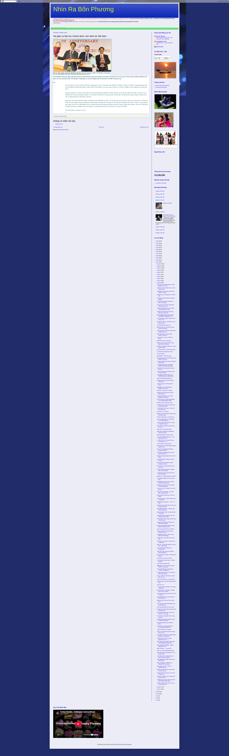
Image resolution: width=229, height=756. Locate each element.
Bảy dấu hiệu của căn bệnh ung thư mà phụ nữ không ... (165, 328)
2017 (157, 260)
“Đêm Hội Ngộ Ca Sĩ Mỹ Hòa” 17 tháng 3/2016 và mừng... (165, 663)
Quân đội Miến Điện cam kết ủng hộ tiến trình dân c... (165, 597)
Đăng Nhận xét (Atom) (63, 129)
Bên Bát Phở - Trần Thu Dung (164, 356)
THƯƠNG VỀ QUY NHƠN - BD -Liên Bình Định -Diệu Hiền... (166, 516)
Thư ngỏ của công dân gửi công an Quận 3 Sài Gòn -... (165, 453)
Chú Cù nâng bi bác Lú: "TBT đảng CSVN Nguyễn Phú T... (165, 420)
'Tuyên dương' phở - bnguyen (164, 629)
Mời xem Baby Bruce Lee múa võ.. (165, 434)
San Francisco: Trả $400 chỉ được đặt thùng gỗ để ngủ (166, 331)
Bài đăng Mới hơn (58, 127)
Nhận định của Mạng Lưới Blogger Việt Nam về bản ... (165, 432)
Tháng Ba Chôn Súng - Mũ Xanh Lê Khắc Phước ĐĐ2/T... (165, 523)
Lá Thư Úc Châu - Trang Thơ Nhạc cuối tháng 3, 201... (165, 441)
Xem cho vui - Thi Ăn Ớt (162, 411)
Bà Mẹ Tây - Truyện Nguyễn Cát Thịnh (166, 476)
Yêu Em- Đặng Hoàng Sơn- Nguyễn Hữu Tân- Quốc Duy (166, 470)
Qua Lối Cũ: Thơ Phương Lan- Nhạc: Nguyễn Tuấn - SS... (166, 285)
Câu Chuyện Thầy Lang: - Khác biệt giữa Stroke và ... (165, 409)
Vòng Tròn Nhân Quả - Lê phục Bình (166, 579)
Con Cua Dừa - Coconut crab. (164, 443)
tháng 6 (159, 276)
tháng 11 (159, 266)
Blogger (130, 744)
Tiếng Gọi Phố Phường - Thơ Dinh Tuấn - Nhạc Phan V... (165, 492)
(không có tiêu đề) (160, 191)
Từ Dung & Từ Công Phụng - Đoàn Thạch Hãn (169, 215)
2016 (157, 262)
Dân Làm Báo (159, 46)
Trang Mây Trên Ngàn (161, 183)
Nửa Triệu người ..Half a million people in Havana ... (164, 334)
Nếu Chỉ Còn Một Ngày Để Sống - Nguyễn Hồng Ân (165, 449)
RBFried (119, 744)
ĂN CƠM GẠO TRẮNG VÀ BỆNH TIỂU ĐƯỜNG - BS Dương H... (166, 635)
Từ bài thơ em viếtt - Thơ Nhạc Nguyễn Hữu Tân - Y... (164, 639)
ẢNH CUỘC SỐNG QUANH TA (164, 378)
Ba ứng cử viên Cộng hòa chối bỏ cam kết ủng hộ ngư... (166, 414)
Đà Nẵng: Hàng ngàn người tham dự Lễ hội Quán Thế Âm (166, 620)
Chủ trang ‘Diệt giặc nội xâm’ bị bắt (165, 607)
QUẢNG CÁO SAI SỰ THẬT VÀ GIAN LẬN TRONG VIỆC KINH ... (166, 680)
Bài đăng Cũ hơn (144, 127)
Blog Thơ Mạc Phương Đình (162, 85)
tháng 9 (159, 270)
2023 (157, 247)
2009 (157, 698)
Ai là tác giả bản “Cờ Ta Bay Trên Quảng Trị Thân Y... (165, 531)
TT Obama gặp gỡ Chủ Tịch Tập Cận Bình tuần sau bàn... (166, 573)
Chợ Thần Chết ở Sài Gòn (163, 563)
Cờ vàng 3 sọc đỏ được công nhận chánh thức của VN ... (165, 305)
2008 (157, 700)
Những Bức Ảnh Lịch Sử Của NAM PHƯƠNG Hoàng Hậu (165, 482)
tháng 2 (159, 687)
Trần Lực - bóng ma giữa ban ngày (165, 650)
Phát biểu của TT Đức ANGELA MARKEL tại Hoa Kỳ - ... (164, 388)
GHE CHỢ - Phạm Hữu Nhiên (164, 429)
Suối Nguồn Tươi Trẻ (161, 41)
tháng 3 (159, 282)
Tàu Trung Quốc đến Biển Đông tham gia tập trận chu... (166, 604)
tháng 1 (159, 689)
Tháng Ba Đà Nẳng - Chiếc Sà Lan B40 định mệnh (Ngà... (165, 535)
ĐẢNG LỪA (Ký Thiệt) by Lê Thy (164, 402)
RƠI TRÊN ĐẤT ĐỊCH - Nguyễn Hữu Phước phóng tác (166, 509)
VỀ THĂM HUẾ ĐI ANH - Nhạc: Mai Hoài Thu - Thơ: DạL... (165, 613)
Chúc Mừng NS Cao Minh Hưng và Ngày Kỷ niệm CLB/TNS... (165, 656)
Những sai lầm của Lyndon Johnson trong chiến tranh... (166, 683)
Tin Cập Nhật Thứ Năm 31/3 (164, 325)
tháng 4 (159, 280)
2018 (157, 257)
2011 (157, 696)
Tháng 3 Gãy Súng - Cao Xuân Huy (165, 417)
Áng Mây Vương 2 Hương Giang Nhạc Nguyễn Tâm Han (166, 358)
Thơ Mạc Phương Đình (161, 87)
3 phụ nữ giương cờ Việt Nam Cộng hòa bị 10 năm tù (165, 372)
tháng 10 (159, 268)
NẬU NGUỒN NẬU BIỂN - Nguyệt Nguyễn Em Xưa (165, 645)
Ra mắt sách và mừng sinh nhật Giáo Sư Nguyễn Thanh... (166, 405)
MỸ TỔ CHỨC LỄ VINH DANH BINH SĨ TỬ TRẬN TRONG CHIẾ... (166, 400)
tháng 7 (159, 274)
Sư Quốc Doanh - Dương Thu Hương (166, 349)
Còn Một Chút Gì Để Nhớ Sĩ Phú (165, 351)
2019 (157, 255)
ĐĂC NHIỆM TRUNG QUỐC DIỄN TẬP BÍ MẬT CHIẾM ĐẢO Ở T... (165, 315)
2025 (157, 243)
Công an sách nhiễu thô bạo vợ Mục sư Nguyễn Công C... (166, 423)
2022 (157, 249)
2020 (157, 253)
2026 (157, 241)
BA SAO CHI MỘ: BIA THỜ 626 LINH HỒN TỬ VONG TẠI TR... (166, 526)
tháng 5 (159, 278)
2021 (157, 251)
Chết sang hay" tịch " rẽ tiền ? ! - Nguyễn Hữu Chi (164, 667)
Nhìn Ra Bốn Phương (83, 9)
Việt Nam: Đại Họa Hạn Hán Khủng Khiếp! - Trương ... (165, 292)
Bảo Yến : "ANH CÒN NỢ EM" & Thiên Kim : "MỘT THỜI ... (166, 545)
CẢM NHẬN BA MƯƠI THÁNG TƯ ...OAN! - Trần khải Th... (165, 569)
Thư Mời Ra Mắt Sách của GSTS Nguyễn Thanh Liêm (165, 396)
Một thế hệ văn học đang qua (164, 340)
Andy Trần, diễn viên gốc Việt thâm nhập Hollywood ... (165, 552)
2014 (157, 693)
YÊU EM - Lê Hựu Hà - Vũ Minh (164, 390)
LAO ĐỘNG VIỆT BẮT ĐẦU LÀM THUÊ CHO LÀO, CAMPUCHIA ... (165, 375)
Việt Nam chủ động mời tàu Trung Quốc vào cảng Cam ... (165, 312)
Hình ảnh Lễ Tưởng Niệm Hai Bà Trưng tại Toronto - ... (165, 463)
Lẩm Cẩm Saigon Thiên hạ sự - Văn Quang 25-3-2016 (165, 437)
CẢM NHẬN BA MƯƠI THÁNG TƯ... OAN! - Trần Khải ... (165, 302)
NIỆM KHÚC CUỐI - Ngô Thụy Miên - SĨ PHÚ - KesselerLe (166, 566)
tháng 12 (159, 264)
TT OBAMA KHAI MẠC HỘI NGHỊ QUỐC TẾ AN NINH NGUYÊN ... (165, 365)
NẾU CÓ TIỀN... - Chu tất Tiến (164, 648)
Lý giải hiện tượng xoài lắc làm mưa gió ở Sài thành (165, 473)
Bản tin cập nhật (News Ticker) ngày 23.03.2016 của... (166, 670)
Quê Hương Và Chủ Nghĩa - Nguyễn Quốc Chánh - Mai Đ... (166, 591)
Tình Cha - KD (160, 584)
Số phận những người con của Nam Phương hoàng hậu (166, 485)
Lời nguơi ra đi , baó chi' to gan (164, 558)
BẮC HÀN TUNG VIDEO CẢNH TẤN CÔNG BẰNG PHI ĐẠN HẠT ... (166, 642)
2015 (157, 691)
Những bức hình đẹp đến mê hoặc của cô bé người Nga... (166, 506)
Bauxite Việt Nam (160, 36)
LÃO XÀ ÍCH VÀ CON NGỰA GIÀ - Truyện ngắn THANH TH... (165, 627)
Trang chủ (101, 127)
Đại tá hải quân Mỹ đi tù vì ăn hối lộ (165, 529)
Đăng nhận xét (59, 124)
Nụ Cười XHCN (161, 353)
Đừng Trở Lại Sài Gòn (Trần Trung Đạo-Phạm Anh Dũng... (165, 343)
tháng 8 (159, 272)
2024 (157, 245)
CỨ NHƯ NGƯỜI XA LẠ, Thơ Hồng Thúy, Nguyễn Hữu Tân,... (165, 309)
